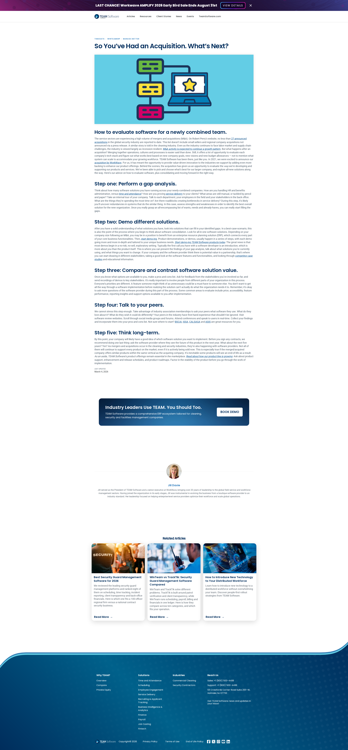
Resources (145, 16)
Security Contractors (184, 685)
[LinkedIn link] (228, 741)
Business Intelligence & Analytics (150, 708)
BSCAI (178, 321)
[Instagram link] (218, 741)
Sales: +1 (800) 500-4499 (220, 680)
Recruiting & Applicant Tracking (150, 701)
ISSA (185, 321)
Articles (131, 16)
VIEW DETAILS (233, 5)
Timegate (99, 39)
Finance (142, 714)
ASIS (208, 321)
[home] (107, 16)
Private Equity (103, 689)
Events (190, 16)
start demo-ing (149, 238)
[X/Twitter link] (213, 741)
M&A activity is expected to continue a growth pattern (192, 149)
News (179, 16)
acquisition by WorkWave (108, 162)
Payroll (141, 719)
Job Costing (144, 724)
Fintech (142, 728)
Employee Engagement (150, 689)
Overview (101, 680)
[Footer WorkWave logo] (106, 741)
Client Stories (163, 16)
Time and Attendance (149, 680)
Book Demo (229, 412)
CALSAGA (194, 321)
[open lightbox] (174, 89)
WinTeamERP (113, 39)
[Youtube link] (223, 741)
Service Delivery (146, 694)
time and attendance (130, 193)
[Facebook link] (209, 741)
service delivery (174, 193)
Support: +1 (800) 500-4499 (222, 685)
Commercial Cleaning (184, 680)
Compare (101, 685)
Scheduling (144, 685)
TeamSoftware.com (210, 16)
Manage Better (131, 39)
